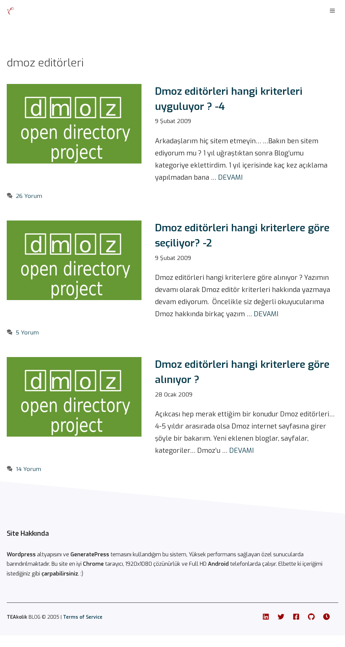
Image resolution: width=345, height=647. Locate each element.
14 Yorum (28, 469)
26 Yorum (29, 196)
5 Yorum (27, 332)
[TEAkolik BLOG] (11, 10)
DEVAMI (230, 177)
